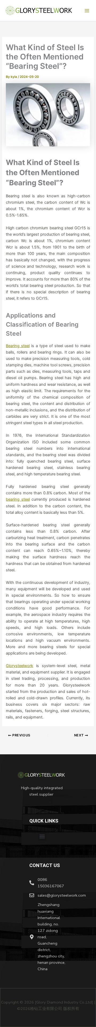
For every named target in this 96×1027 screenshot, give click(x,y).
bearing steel (18, 499)
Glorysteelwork (19, 665)
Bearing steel (18, 345)
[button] (42, 836)
